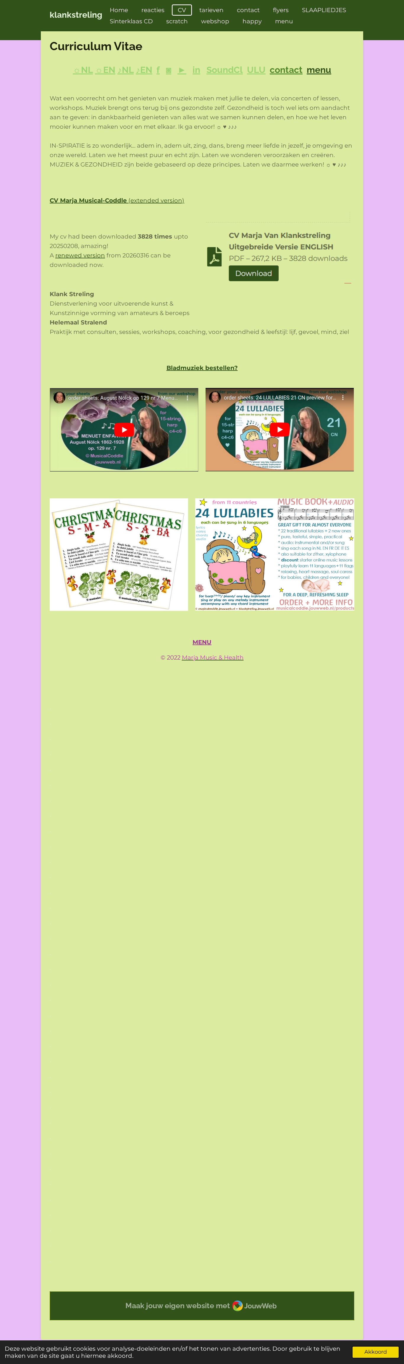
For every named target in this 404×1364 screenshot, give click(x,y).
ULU (256, 70)
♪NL (125, 70)
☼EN (105, 70)
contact (286, 70)
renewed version (80, 255)
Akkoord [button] (375, 1352)
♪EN (144, 70)
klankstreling (76, 15)
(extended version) (117, 200)
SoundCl (224, 70)
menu (319, 70)
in (196, 70)
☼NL (83, 70)
